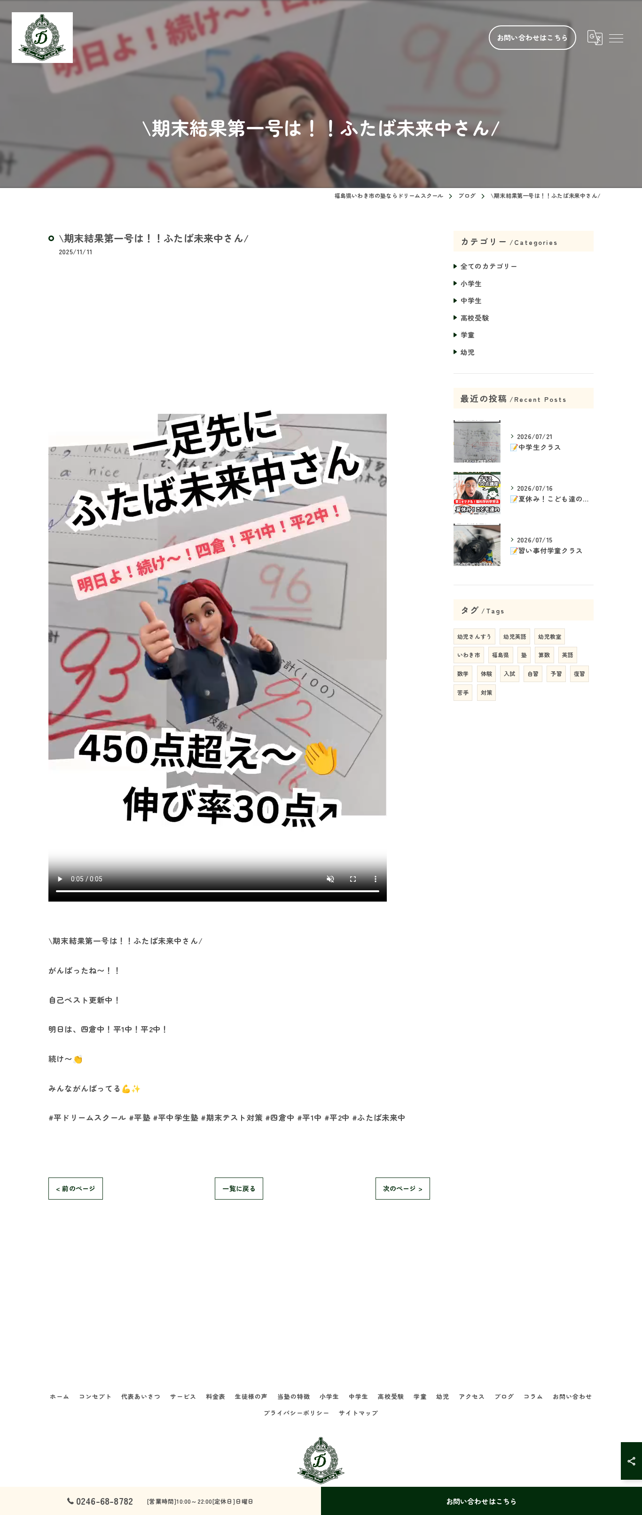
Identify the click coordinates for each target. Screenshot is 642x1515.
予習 (556, 673)
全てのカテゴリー (489, 266)
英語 (567, 655)
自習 (533, 673)
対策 (486, 692)
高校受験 (475, 317)
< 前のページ (75, 1188)
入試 (509, 673)
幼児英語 (514, 636)
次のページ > (403, 1188)
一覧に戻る (239, 1188)
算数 (544, 655)
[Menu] (615, 37)
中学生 (471, 300)
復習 (579, 673)
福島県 (500, 655)
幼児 (468, 352)
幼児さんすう (474, 636)
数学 (463, 673)
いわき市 (468, 655)
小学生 (471, 283)
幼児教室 (549, 636)
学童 (468, 334)
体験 (486, 673)
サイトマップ (358, 1412)
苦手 (463, 692)
